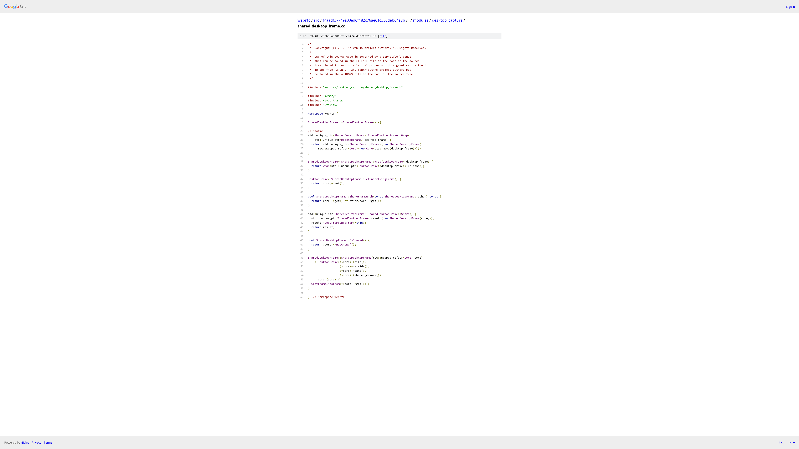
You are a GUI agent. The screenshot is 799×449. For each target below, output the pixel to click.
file (383, 36)
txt (781, 442)
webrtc (304, 20)
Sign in (790, 7)
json (791, 442)
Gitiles (25, 442)
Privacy (36, 442)
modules (420, 20)
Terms (48, 442)
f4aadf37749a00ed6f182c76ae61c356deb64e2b (364, 20)
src (316, 20)
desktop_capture (447, 20)
